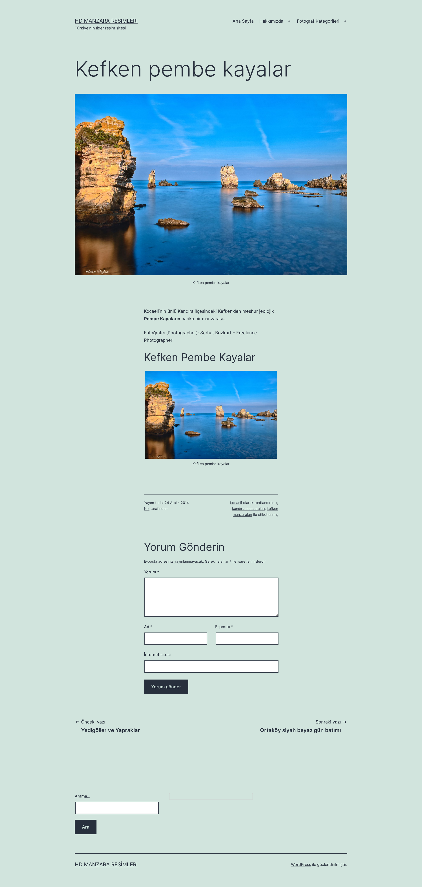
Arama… (82, 796)
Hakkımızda (271, 21)
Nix (146, 508)
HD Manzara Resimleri (106, 21)
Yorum (151, 572)
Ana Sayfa (243, 21)
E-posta (224, 626)
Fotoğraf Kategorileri (318, 21)
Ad (148, 626)
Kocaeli (236, 502)
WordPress (301, 864)
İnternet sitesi (157, 654)
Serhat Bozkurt (215, 332)
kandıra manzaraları (248, 508)
